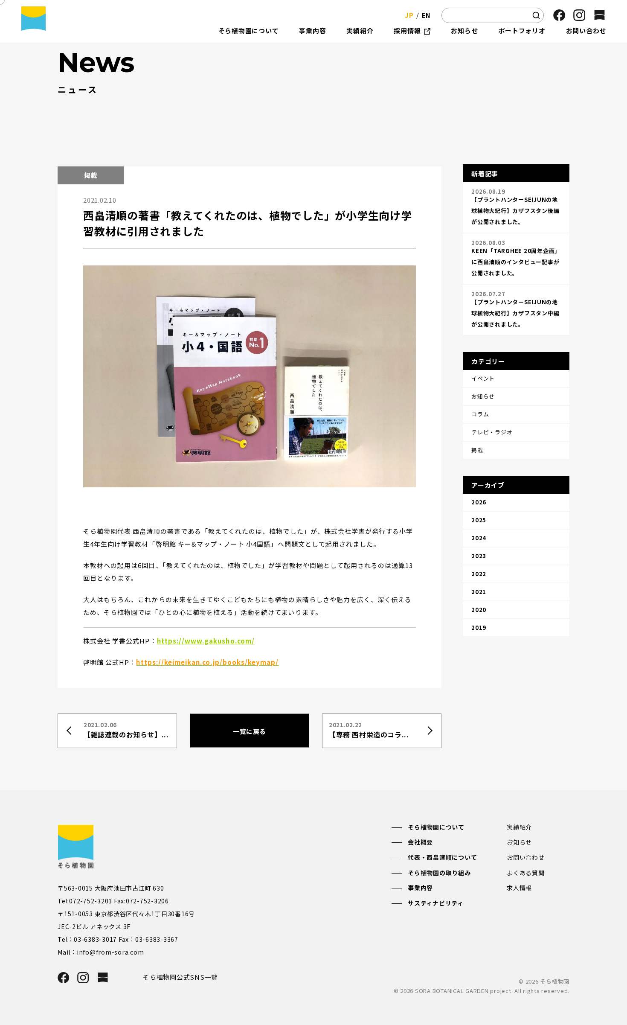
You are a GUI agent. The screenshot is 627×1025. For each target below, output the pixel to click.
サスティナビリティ (436, 903)
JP (409, 15)
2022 (478, 574)
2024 (478, 538)
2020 (478, 610)
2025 (478, 520)
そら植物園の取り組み (439, 872)
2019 (478, 627)
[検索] (536, 15)
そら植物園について (436, 827)
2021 (478, 592)
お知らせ (519, 842)
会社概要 (420, 842)
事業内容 (420, 887)
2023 (478, 556)
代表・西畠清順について (442, 857)
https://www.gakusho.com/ (206, 640)
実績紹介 (519, 827)
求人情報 (519, 887)
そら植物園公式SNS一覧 (180, 977)
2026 (478, 502)
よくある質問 (526, 872)
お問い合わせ (526, 857)
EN (426, 15)
